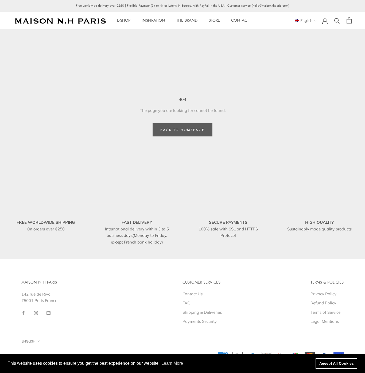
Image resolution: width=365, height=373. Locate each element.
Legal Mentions (324, 321)
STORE (214, 20)
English (28, 341)
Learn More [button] (172, 363)
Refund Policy (323, 302)
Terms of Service (325, 312)
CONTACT (240, 20)
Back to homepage (182, 129)
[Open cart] (349, 20)
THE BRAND (186, 20)
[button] (305, 21)
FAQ (187, 302)
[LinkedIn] (48, 312)
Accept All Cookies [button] (336, 363)
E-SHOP (123, 20)
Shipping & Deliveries (202, 312)
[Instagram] (36, 312)
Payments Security (200, 321)
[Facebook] (23, 312)
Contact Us (193, 293)
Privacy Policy (323, 293)
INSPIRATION (153, 20)
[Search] (337, 20)
